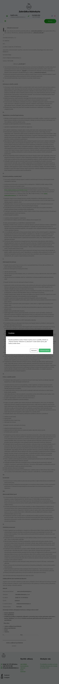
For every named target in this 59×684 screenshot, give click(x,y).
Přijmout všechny (44, 350)
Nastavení (34, 350)
